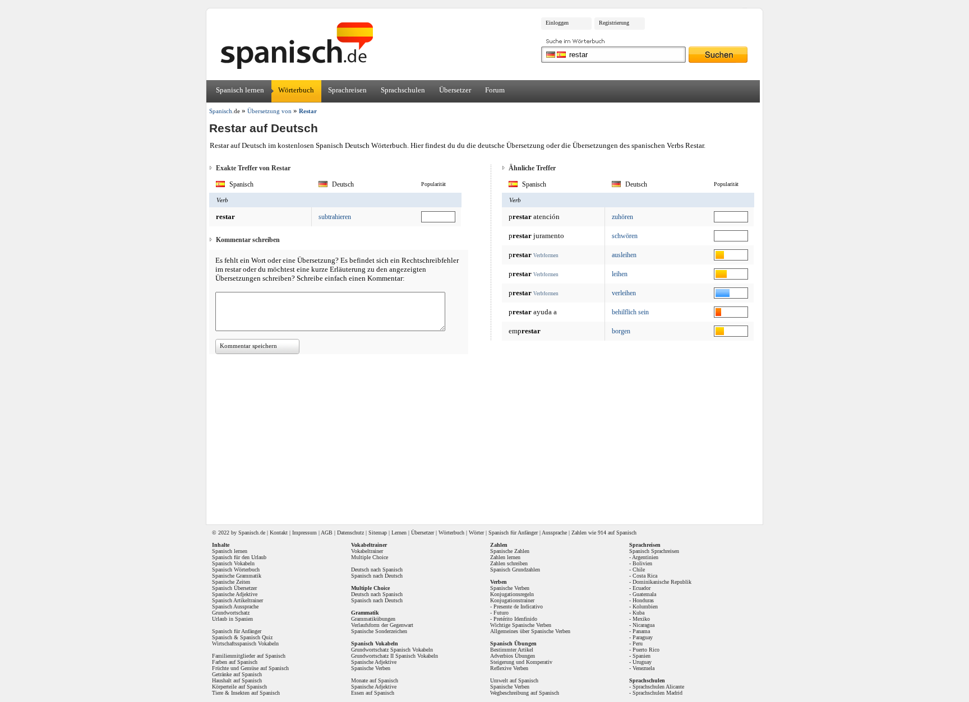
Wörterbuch (296, 90)
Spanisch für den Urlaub (239, 557)
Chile (639, 569)
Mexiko (641, 619)
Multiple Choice (369, 557)
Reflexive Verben (509, 668)
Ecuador (641, 588)
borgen (621, 331)
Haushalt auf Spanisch (237, 680)
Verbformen (546, 255)
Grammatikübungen (373, 619)
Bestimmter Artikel (511, 650)
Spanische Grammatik (236, 576)
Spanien (641, 656)
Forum (495, 90)
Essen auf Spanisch (372, 693)
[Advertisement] (854, 177)
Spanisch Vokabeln (233, 563)
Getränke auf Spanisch (237, 674)
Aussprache (554, 532)
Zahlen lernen (505, 557)
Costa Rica (645, 576)
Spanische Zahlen (509, 551)
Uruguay (642, 662)
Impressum (304, 532)
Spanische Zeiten (231, 582)
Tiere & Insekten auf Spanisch (246, 693)
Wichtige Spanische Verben (520, 625)
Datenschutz (350, 532)
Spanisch (248, 532)
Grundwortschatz (231, 613)
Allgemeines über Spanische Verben (530, 631)
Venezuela (643, 668)
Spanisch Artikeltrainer (237, 600)
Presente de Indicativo (518, 606)
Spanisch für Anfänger (513, 532)
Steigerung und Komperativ (521, 662)
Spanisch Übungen (513, 643)
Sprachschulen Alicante (658, 687)
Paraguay (643, 637)
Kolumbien (645, 606)
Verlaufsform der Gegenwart (382, 625)
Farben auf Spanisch (234, 662)
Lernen (399, 532)
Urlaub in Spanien (232, 619)
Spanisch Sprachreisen (654, 551)
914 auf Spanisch (617, 532)
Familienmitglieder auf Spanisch (248, 656)
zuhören (622, 217)
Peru (638, 643)
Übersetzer (455, 90)
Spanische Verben (370, 668)
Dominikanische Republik (662, 582)
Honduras (643, 600)
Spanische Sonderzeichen (379, 631)
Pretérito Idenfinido (515, 619)
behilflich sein (630, 312)
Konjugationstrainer (512, 600)
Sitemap (377, 532)
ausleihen (624, 255)
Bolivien (642, 563)
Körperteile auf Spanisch (239, 687)
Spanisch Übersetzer (234, 588)
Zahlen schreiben (509, 563)
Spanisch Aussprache (235, 606)
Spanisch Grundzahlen (515, 569)
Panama (641, 631)
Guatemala (644, 594)
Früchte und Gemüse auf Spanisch (250, 668)
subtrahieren (335, 217)
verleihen (624, 293)
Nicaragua (643, 625)
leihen (619, 274)
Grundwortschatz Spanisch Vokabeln (392, 650)
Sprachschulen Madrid (657, 693)
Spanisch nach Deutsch (377, 576)
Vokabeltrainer (367, 551)
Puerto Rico (646, 650)
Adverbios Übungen (512, 656)
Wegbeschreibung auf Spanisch (524, 693)
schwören (625, 236)
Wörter (476, 532)
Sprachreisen (347, 90)
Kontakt (279, 532)
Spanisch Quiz (256, 637)
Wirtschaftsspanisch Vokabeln (245, 643)
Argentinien (645, 557)
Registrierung (614, 23)
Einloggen (557, 23)
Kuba (638, 613)
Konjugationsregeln (512, 594)
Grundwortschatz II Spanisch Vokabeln (394, 656)
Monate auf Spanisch (374, 680)
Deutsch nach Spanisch (377, 569)
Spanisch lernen (240, 90)
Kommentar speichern (248, 345)
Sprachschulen (403, 90)
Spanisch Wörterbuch (236, 569)
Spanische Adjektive (234, 594)
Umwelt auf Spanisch (514, 680)
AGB (327, 532)
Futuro (501, 613)
